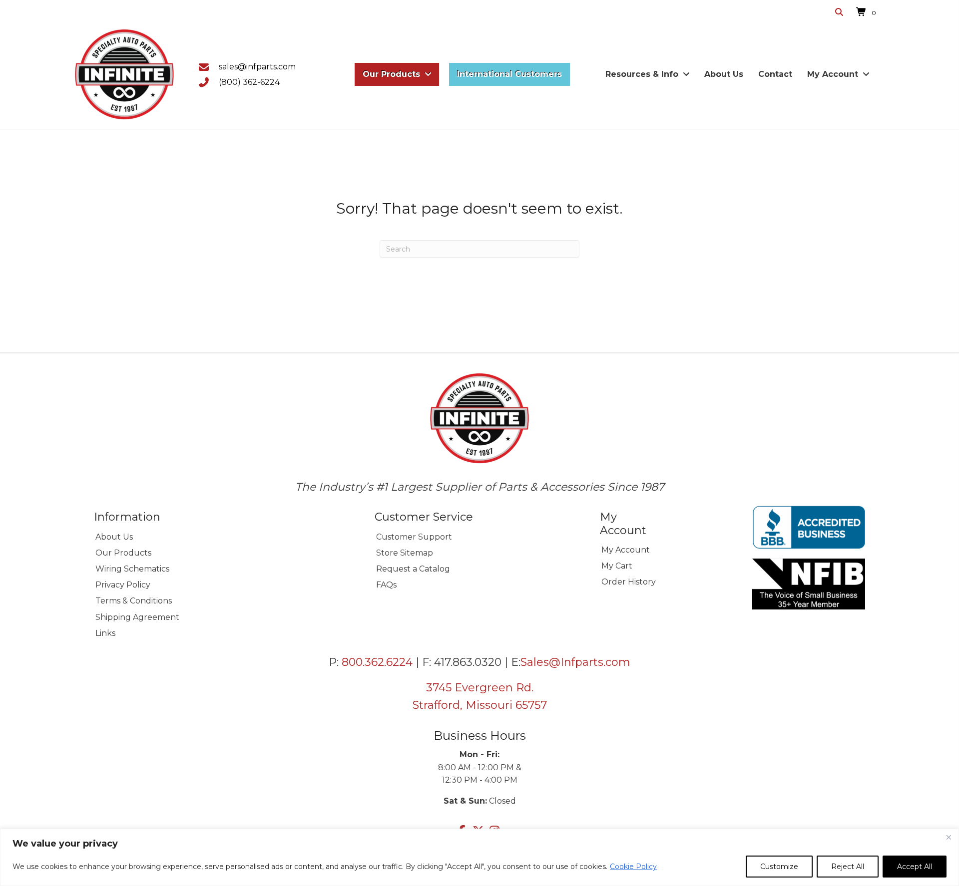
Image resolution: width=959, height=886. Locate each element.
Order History (628, 582)
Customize (779, 866)
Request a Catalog (413, 569)
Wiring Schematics (132, 569)
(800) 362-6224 (249, 82)
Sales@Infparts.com (575, 662)
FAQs (386, 585)
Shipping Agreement (137, 617)
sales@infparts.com (257, 66)
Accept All (914, 866)
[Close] (949, 837)
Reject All (847, 866)
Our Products (123, 553)
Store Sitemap (404, 553)
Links (105, 633)
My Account (625, 550)
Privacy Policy (122, 585)
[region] (479, 857)
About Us (114, 537)
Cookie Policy (633, 866)
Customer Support (414, 537)
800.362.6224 (377, 662)
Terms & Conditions (133, 600)
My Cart (616, 566)
